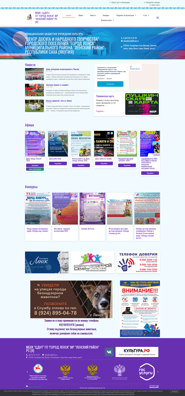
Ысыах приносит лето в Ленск (59, 100)
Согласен (175, 391)
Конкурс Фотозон (87, 228)
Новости (93, 15)
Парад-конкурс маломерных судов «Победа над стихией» (37, 229)
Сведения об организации (125, 15)
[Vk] (109, 352)
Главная (68, 15)
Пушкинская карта (105, 96)
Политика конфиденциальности (92, 387)
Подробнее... (100, 111)
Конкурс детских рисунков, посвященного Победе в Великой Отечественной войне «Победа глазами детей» (146, 233)
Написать (110, 84)
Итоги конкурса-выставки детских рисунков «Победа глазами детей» (119, 231)
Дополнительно (106, 20)
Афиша (80, 15)
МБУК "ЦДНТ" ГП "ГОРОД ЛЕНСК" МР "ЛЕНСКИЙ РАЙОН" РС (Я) (62, 349)
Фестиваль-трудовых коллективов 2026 (62, 229)
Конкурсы (106, 15)
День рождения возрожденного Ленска (62, 69)
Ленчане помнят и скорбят (57, 84)
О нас (145, 15)
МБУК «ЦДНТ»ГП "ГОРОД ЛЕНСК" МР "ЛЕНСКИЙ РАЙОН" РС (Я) (46, 17)
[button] (158, 17)
